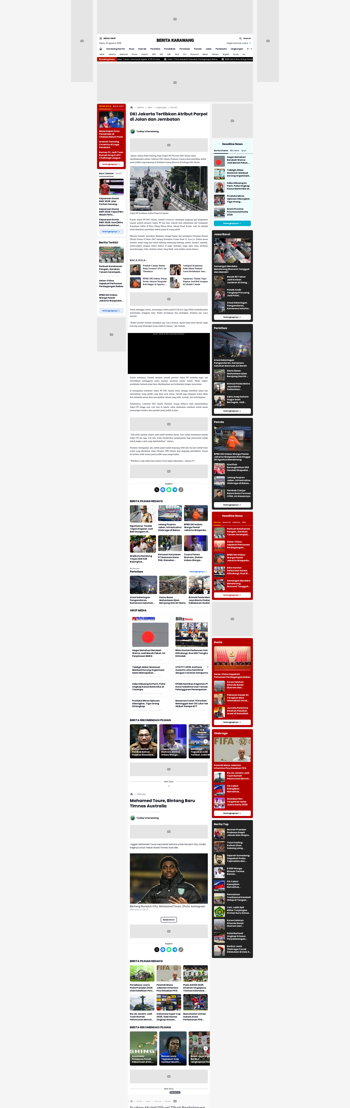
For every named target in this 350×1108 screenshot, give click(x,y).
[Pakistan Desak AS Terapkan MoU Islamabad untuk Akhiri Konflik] (219, 699)
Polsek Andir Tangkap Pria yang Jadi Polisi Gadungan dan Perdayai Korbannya (238, 292)
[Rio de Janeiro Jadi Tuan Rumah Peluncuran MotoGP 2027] (142, 1002)
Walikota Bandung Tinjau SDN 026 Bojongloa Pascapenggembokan (143, 559)
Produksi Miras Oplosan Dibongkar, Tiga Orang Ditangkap (146, 703)
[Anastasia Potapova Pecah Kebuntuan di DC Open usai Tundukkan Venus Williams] (143, 1048)
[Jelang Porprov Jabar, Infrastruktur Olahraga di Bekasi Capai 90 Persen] (170, 513)
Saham (215, 54)
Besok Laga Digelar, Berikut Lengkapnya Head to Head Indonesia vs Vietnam (202, 1059)
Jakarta (112, 54)
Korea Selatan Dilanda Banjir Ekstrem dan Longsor (235, 685)
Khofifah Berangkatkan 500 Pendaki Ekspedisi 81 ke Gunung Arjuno (239, 467)
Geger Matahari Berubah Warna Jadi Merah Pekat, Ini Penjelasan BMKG (148, 653)
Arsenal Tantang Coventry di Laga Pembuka (109, 144)
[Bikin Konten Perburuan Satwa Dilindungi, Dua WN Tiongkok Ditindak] (193, 635)
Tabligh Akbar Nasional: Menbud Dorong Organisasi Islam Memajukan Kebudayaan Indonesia (148, 670)
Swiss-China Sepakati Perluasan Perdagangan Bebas (111, 283)
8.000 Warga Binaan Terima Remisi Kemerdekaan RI (236, 871)
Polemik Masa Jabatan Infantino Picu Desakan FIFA (167, 988)
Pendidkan (169, 49)
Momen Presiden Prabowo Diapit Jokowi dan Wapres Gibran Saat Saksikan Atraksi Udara (238, 832)
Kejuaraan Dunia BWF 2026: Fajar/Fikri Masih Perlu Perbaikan (111, 212)
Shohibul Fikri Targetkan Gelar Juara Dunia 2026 (237, 802)
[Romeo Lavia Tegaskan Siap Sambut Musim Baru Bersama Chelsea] (173, 1048)
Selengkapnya (109, 164)
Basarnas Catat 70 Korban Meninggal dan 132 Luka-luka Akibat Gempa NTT (192, 703)
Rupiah (226, 54)
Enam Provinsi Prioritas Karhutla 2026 (237, 212)
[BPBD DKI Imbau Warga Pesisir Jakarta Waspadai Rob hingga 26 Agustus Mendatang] (135, 282)
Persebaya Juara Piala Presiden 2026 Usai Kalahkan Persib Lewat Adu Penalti (142, 988)
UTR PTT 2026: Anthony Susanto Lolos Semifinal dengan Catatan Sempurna (191, 670)
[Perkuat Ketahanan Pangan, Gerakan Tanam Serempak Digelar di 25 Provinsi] (111, 255)
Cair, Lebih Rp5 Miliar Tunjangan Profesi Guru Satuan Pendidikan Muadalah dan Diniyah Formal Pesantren (238, 910)
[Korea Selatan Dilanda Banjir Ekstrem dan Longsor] (219, 686)
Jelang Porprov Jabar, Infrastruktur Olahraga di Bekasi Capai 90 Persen (170, 527)
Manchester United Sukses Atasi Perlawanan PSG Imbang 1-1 (194, 1017)
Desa (131, 49)
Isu (244, 54)
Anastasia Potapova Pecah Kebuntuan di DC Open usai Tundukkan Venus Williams (142, 1059)
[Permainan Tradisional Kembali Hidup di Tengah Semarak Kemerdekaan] (219, 898)
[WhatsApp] (168, 489)
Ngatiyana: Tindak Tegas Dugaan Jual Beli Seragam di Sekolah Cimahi (195, 281)
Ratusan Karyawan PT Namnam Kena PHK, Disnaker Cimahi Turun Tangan (169, 557)
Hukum (144, 54)
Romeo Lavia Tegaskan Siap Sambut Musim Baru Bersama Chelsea (170, 1059)
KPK (161, 54)
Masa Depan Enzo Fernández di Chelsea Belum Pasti (111, 134)
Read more (169, 919)
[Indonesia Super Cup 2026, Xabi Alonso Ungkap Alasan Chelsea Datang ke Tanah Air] (169, 1002)
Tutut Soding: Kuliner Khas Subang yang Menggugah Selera (238, 845)
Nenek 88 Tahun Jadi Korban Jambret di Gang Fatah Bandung (237, 279)
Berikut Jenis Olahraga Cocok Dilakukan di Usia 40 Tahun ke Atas (239, 949)
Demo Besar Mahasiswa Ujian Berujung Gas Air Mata (172, 600)
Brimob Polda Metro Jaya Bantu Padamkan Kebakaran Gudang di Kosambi (202, 600)
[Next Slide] (208, 667)
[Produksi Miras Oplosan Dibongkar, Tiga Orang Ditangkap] (219, 200)
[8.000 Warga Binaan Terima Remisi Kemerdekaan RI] (219, 872)
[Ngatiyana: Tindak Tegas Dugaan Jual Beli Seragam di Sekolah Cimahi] (175, 282)
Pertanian (185, 49)
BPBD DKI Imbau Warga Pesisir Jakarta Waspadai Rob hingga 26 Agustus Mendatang (180, 59)
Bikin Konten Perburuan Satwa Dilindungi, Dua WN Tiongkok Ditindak (193, 653)
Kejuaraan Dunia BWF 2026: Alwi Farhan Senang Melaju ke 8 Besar (109, 201)
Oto (184, 54)
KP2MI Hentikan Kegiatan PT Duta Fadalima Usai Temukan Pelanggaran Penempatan (192, 687)
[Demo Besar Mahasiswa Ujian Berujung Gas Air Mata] (173, 585)
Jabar (101, 54)
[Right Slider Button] (250, 49)
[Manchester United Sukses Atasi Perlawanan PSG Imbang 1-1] (195, 1002)
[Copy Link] (180, 489)
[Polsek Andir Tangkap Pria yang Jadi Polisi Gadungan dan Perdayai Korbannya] (219, 293)
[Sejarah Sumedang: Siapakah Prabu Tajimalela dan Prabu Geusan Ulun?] (219, 859)
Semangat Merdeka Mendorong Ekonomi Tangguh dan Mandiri (232, 269)
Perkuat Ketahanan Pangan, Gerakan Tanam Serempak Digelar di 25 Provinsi (111, 269)
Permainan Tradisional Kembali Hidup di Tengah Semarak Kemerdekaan (239, 897)
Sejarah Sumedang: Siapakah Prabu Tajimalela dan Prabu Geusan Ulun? (238, 858)
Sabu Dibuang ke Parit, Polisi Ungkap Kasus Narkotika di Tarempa (148, 687)
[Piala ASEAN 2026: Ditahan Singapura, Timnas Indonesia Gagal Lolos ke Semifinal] (195, 973)
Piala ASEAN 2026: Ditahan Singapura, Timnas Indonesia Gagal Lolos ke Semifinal (194, 988)
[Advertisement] (175, 19)
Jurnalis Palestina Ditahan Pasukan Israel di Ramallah (237, 711)
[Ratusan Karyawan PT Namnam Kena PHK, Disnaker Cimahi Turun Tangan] (170, 543)
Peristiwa (155, 49)
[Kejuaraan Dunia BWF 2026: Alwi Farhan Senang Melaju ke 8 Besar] (111, 187)
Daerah (142, 49)
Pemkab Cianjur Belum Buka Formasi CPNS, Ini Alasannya (154, 268)
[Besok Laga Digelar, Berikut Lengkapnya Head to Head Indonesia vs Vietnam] (202, 1048)
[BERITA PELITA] (175, 40)
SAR (169, 54)
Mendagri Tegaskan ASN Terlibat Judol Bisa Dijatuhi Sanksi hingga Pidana (202, 752)
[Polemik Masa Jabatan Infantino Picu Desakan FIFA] (169, 973)
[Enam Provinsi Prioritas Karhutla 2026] (219, 213)
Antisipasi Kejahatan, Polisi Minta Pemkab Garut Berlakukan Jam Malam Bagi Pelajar (194, 268)
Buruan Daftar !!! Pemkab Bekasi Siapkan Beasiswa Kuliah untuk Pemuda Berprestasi (142, 752)
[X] (156, 489)
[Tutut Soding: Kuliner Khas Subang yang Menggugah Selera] (219, 846)
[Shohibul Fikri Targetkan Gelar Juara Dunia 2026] (219, 803)
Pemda (198, 49)
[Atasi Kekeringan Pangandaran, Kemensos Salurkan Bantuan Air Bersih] (143, 585)
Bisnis (205, 54)
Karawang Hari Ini (116, 49)
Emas (236, 54)
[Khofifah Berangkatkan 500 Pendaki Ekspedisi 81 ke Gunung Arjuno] (219, 468)
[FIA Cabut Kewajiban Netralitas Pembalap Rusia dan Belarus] (219, 790)
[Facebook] (162, 489)
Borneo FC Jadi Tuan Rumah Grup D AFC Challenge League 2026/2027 (111, 155)
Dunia (134, 54)
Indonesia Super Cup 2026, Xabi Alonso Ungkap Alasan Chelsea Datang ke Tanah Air (169, 1017)
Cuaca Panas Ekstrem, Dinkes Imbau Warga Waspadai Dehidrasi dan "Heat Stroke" (196, 557)
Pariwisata (221, 49)
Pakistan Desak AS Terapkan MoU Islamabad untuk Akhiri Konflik (238, 698)
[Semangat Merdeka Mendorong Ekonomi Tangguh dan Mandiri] (232, 250)
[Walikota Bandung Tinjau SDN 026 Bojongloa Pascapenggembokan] (143, 544)
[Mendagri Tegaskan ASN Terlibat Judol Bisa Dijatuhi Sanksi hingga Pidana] (202, 741)
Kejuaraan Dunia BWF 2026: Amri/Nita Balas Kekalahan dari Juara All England (111, 222)
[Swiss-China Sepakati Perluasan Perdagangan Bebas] (219, 545)
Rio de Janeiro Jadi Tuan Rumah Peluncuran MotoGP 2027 (141, 1017)
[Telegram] (174, 489)
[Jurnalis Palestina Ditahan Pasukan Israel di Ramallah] (219, 712)
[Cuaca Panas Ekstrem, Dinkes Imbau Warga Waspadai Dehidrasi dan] (196, 543)
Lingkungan (237, 49)
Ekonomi (195, 54)
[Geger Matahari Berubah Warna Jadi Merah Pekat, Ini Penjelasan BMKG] (150, 635)
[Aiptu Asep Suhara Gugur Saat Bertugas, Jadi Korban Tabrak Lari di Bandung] (219, 400)
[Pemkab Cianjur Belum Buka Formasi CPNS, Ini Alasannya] (135, 269)
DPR (154, 54)
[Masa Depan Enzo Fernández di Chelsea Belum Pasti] (111, 119)
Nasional (124, 54)
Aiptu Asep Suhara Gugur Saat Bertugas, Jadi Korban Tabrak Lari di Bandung (238, 399)
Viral (177, 54)
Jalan (209, 49)
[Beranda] (131, 107)
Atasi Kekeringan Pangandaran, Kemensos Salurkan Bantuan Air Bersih (141, 600)
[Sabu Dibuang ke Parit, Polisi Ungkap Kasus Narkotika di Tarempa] (219, 187)
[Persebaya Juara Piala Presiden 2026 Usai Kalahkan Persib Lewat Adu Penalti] (142, 973)
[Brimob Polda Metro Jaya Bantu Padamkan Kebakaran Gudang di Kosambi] (202, 585)
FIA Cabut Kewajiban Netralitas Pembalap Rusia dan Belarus (236, 789)
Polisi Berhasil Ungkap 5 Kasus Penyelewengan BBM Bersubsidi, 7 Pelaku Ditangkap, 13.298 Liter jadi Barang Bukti (238, 936)
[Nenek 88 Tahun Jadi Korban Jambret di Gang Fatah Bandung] (219, 280)
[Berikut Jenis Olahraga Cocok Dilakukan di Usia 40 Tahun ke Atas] (219, 950)
